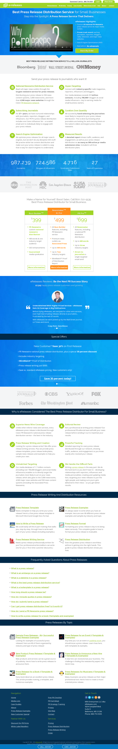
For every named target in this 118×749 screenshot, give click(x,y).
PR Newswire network (30, 103)
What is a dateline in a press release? (28, 578)
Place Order (109, 1)
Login (98, 1)
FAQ (99, 5)
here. (89, 744)
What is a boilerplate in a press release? (30, 587)
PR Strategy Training (56, 704)
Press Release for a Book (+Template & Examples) (34, 672)
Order (50, 733)
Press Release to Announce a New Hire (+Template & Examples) (83, 654)
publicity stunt (95, 640)
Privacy (51, 707)
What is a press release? (22, 568)
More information (36, 267)
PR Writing (62, 5)
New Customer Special (20, 714)
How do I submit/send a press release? (29, 601)
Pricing (69, 5)
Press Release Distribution (77, 539)
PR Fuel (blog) (53, 701)
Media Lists (15, 701)
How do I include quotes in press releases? (31, 597)
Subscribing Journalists (27, 110)
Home (13, 697)
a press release (78, 467)
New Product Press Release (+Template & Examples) (35, 654)
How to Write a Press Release (30, 523)
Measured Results (73, 134)
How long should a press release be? (28, 592)
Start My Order (87, 50)
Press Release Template (27, 507)
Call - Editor (45, 747)
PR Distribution (52, 5)
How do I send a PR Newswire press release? (32, 611)
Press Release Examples (76, 507)
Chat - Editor (70, 747)
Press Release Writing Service (30, 539)
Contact (111, 5)
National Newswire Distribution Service (34, 86)
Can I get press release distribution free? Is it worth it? (37, 606)
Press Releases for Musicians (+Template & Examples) (85, 672)
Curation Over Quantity (76, 110)
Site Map (51, 711)
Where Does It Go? (90, 5)
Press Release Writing (57, 730)
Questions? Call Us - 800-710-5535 (81, 1)
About (104, 5)
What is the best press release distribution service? (35, 582)
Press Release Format (75, 523)
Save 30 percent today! (57, 378)
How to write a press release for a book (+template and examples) (42, 616)
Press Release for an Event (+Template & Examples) (84, 636)
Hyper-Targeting (73, 86)
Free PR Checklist (55, 697)
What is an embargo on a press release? (30, 573)
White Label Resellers (19, 726)
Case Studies (78, 5)
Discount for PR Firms (20, 723)
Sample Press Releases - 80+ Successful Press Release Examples (35, 636)
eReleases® (39, 742)
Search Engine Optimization (29, 134)
